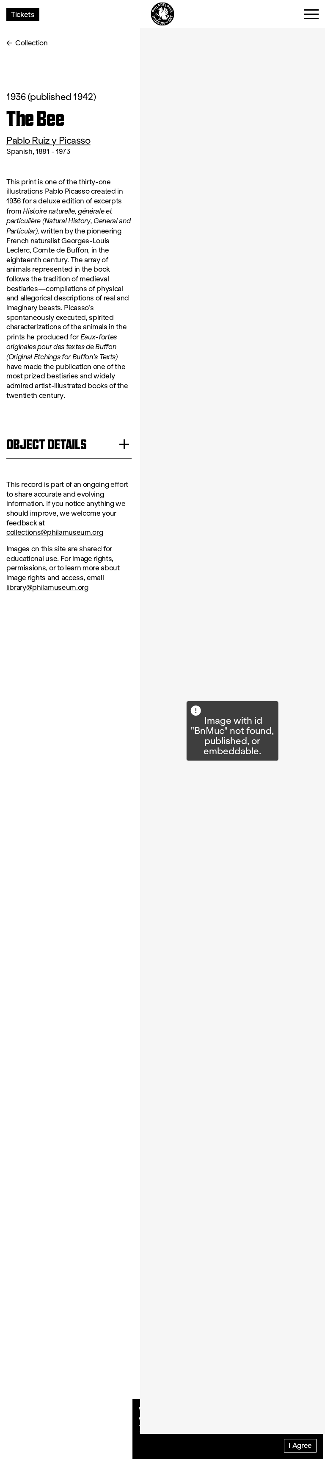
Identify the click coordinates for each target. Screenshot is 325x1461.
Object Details (46, 444)
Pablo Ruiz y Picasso (48, 140)
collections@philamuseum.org (54, 532)
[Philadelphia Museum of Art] (162, 14)
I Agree (300, 1445)
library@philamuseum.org (47, 587)
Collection (31, 43)
